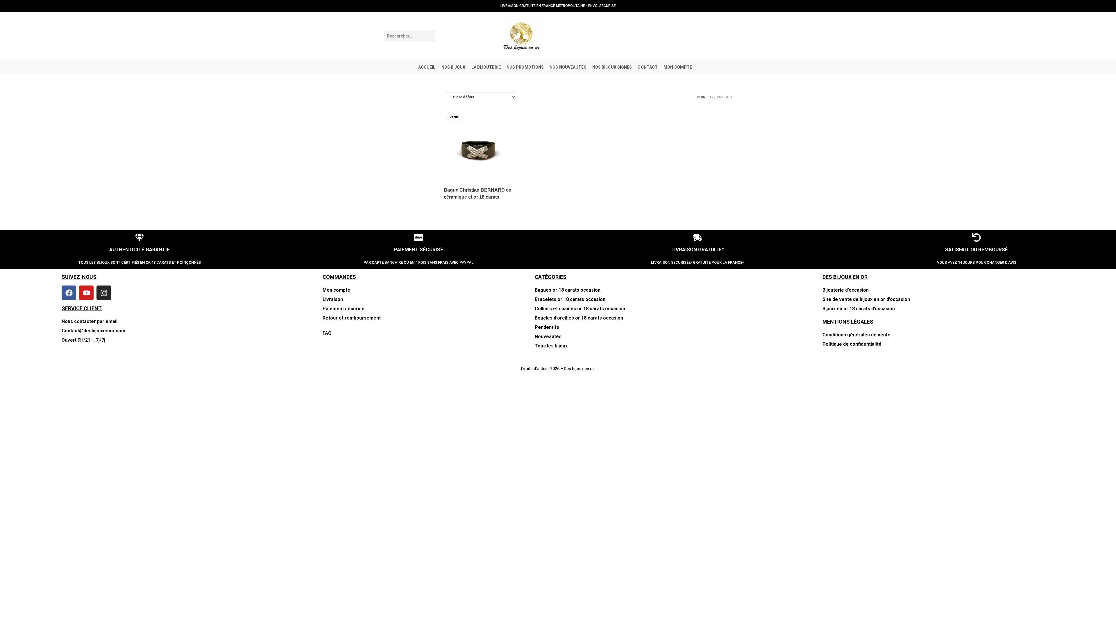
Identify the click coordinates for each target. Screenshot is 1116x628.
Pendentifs (547, 327)
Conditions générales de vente (856, 335)
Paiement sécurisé (343, 308)
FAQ (327, 333)
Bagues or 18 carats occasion (567, 290)
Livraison (333, 299)
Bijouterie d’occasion (845, 290)
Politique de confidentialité (851, 344)
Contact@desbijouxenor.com (93, 330)
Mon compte (336, 290)
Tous (728, 97)
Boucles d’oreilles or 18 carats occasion (579, 318)
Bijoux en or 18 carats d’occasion (858, 308)
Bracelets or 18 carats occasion (570, 299)
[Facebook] (69, 293)
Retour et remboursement (352, 318)
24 (719, 97)
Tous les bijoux (551, 346)
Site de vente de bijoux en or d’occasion (866, 299)
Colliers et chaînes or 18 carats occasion (580, 308)
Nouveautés (548, 336)
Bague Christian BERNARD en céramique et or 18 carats (478, 193)
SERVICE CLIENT (82, 308)
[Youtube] (86, 293)
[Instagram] (103, 293)
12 (711, 97)
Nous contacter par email (89, 321)
